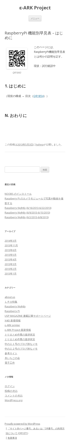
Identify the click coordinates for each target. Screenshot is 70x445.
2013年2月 (11, 269)
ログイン (10, 386)
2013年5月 (11, 255)
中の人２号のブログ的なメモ (21, 348)
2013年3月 (11, 264)
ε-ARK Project (35, 8)
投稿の (11, 391)
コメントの (14, 395)
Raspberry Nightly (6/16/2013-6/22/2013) (28, 208)
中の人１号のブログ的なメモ (21, 344)
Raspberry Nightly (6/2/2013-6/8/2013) (27, 217)
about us (10, 297)
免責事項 (12, 438)
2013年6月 (11, 250)
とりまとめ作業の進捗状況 (20, 334)
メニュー (35, 18)
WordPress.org (13, 400)
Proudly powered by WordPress (22, 423)
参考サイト (11, 353)
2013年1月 (11, 273)
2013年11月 (11, 245)
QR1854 (38, 96)
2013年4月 (11, 259)
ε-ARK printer (12, 325)
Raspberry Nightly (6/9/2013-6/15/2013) (27, 212)
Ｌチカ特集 (11, 301)
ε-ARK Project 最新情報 (18, 330)
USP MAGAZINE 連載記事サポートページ (28, 316)
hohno (39, 144)
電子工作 (10, 362)
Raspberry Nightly (15, 306)
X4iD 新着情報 (13, 320)
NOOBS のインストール (18, 194)
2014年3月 (11, 240)
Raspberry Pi (12, 311)
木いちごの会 (12, 358)
